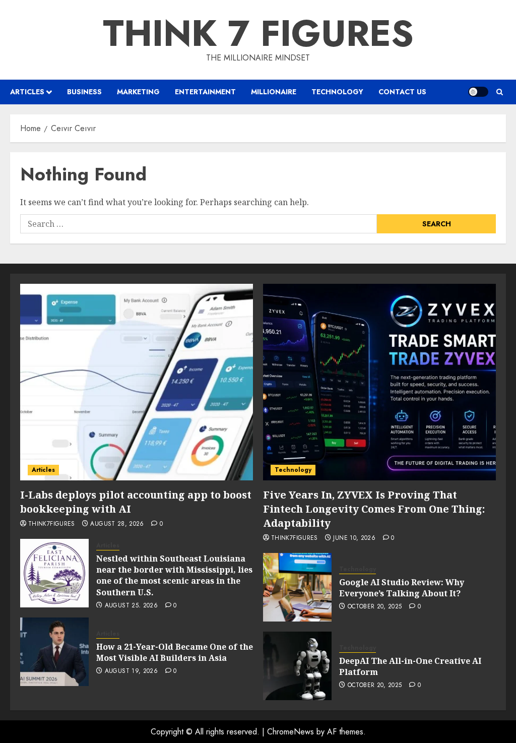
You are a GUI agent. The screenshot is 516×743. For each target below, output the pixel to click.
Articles (27, 92)
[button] (499, 92)
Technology (337, 92)
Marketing (138, 92)
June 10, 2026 (354, 538)
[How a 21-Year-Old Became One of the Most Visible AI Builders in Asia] (54, 651)
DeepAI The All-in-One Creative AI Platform (410, 666)
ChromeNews (290, 731)
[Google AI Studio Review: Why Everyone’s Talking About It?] (297, 587)
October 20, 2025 (375, 607)
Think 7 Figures (258, 33)
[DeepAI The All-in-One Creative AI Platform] (297, 666)
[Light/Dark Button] (478, 92)
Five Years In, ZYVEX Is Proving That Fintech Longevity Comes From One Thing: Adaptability (374, 509)
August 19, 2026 (131, 671)
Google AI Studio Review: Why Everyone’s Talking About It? (401, 588)
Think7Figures (51, 524)
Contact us (402, 92)
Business (84, 92)
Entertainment (205, 92)
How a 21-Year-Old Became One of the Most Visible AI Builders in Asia (174, 652)
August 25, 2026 (131, 606)
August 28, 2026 (117, 524)
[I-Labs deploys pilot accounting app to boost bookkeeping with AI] (136, 382)
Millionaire (273, 92)
